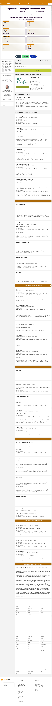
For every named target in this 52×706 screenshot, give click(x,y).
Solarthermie (21, 3)
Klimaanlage (44, 3)
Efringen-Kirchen (30, 633)
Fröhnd (17, 643)
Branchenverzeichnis (22, 683)
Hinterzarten (42, 651)
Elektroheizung (34, 3)
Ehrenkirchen (42, 631)
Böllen (16, 670)
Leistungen (37, 677)
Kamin (24, 569)
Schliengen (29, 631)
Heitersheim (29, 670)
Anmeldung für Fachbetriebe (40, 678)
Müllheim (29, 649)
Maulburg (17, 616)
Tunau (29, 618)
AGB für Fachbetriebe (39, 684)
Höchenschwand (30, 668)
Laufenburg (29, 639)
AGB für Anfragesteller (39, 683)
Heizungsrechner (21, 681)
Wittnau (42, 639)
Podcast (19, 678)
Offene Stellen (37, 681)
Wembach (17, 651)
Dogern (29, 666)
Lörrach (17, 633)
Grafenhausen (43, 645)
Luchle (29, 651)
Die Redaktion (20, 677)
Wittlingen (17, 639)
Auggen (29, 647)
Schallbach (17, 653)
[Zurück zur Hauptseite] (9, 677)
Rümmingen (17, 641)
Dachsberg (29, 645)
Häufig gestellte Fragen (6, 102)
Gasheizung (15, 3)
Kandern (17, 649)
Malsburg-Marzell (18, 647)
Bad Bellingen (30, 637)
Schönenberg (17, 666)
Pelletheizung (10, 3)
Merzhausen (42, 649)
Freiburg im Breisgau (43, 666)
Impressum (37, 687)
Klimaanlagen (20, 698)
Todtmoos (29, 616)
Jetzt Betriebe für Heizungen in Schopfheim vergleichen (33, 197)
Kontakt (36, 686)
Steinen (17, 618)
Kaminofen (27, 3)
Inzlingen (17, 631)
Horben (42, 635)
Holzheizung (20, 694)
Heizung (50, 3)
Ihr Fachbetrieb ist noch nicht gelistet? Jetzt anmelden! (33, 561)
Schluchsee (42, 633)
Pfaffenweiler (42, 637)
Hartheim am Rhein (43, 641)
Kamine (28, 587)
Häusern (42, 616)
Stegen (42, 668)
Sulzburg (29, 653)
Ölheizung (39, 3)
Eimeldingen (17, 668)
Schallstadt (42, 647)
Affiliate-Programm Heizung (40, 680)
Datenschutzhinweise (39, 682)
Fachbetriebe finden (21, 682)
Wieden (29, 643)
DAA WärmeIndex (21, 680)
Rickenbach (17, 635)
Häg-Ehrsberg (17, 637)
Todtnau (29, 641)
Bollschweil (42, 618)
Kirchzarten (42, 653)
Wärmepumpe (3, 3)
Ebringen (42, 643)
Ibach (29, 635)
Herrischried (17, 645)
